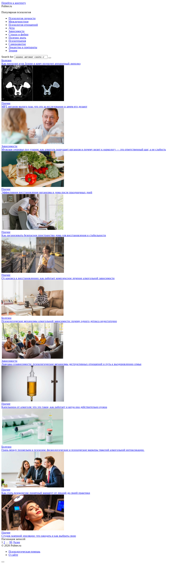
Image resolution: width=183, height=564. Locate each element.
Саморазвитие (17, 44)
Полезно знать (17, 37)
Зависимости (16, 31)
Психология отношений (23, 24)
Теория (13, 50)
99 (10, 542)
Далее (16, 542)
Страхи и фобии (18, 34)
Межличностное (19, 21)
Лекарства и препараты (23, 47)
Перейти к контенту (13, 2)
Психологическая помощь (24, 551)
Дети (12, 28)
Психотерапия (17, 40)
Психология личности (22, 18)
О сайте (13, 554)
